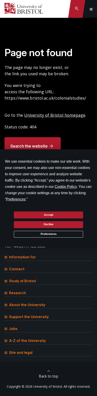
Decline (48, 224)
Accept (48, 214)
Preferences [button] (15, 199)
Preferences (49, 234)
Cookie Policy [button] (66, 187)
